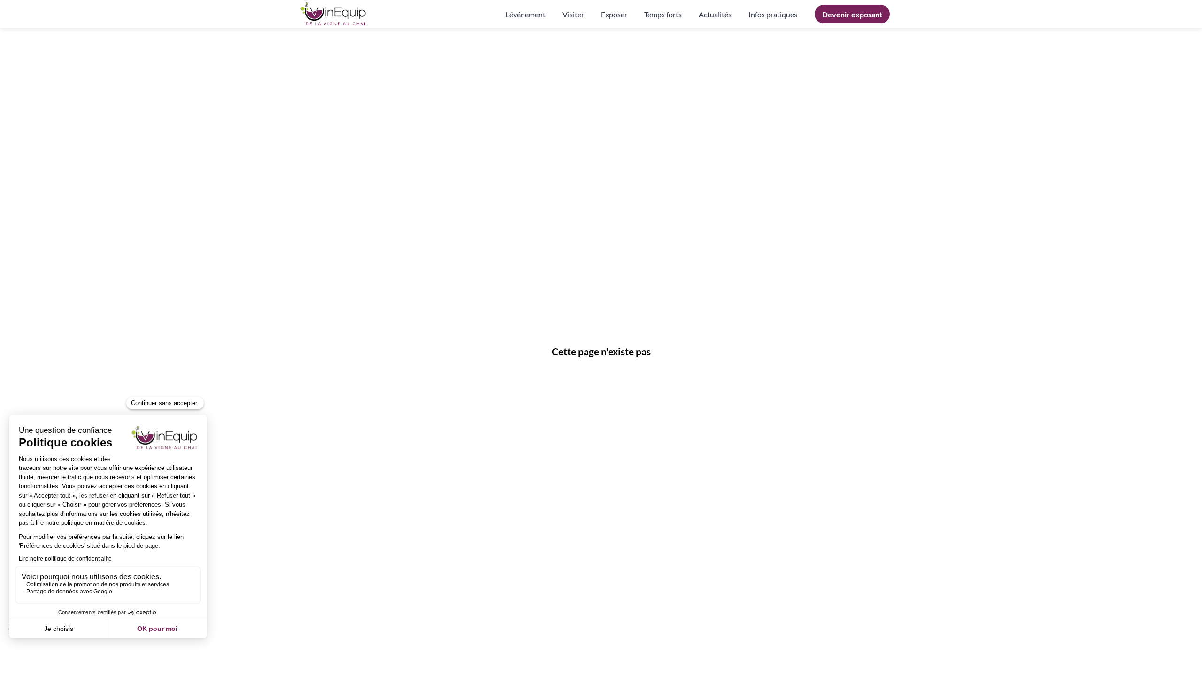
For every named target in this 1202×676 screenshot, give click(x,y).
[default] (772, 14)
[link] (525, 14)
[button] (852, 14)
